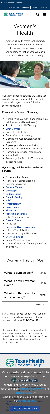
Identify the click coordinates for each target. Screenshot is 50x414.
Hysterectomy (13, 203)
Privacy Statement (32, 389)
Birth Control (13, 128)
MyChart (44, 7)
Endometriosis (13, 194)
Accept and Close (25, 408)
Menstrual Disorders (16, 213)
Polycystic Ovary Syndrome (21, 227)
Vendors (25, 7)
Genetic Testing (14, 197)
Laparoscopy (12, 207)
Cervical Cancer (14, 187)
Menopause (12, 210)
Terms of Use (22, 393)
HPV (8, 200)
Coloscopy (11, 190)
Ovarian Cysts (13, 220)
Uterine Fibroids (14, 236)
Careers (35, 7)
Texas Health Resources (12, 3)
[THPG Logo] (13, 14)
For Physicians (13, 7)
